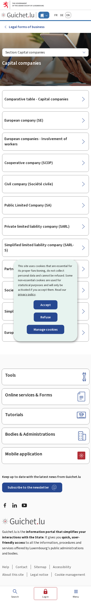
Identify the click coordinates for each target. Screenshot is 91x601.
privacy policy (27, 294)
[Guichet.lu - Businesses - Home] (18, 15)
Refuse (45, 317)
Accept (45, 305)
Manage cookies (46, 329)
